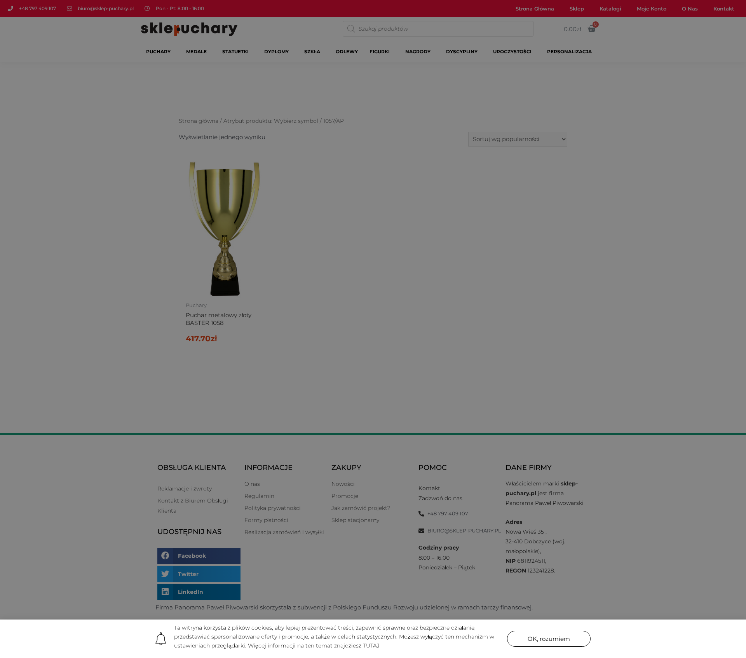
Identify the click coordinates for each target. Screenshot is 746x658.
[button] (549, 639)
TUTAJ (371, 645)
